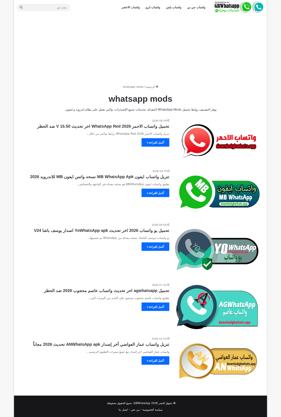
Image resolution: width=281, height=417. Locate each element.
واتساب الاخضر (131, 7)
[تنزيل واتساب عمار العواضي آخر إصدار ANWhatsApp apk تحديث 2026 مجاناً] (217, 360)
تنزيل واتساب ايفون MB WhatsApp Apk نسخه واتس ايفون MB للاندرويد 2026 (99, 176)
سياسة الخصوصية (153, 409)
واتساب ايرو (153, 7)
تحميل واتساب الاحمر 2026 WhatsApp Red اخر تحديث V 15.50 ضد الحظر (103, 126)
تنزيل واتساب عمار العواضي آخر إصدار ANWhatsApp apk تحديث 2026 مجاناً (101, 344)
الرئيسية (150, 86)
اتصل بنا (123, 409)
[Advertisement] (140, 49)
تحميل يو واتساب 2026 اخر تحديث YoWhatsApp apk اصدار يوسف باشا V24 (101, 230)
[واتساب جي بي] (239, 7)
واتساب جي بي (196, 7)
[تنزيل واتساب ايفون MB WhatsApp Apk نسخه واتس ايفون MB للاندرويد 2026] (217, 193)
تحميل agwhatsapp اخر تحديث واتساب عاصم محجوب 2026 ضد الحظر (106, 290)
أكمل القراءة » (155, 142)
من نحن (135, 409)
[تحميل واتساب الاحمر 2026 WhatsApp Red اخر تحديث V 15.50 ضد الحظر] (217, 141)
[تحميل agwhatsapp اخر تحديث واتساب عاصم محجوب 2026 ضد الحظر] (217, 307)
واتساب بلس (173, 7)
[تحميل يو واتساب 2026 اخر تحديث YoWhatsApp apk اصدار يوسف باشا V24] (217, 250)
